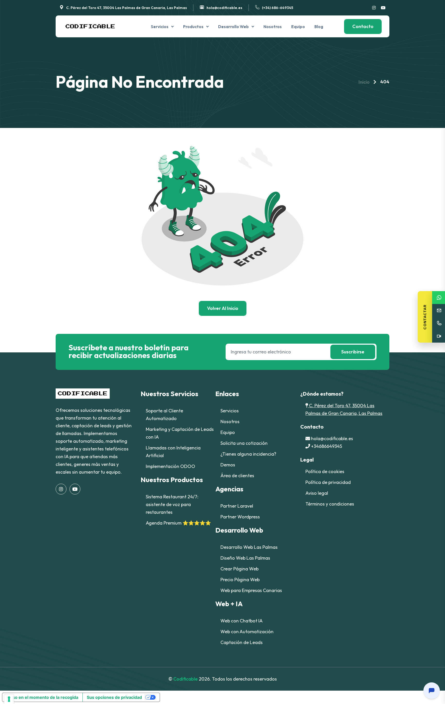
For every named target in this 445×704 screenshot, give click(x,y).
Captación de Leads (241, 642)
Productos (193, 26)
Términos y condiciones (329, 504)
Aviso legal (316, 493)
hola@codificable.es (224, 7)
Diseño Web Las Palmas (245, 558)
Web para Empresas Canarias (251, 590)
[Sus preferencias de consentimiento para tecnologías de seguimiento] (9, 699)
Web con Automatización (246, 632)
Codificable (185, 679)
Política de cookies (324, 471)
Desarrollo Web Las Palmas (249, 547)
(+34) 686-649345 (277, 7)
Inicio (364, 82)
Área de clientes (237, 476)
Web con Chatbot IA (241, 621)
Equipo (298, 26)
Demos (227, 465)
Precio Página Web (240, 580)
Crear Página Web (239, 569)
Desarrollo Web (233, 26)
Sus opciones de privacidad (114, 697)
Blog (318, 26)
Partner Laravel (236, 506)
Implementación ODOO (170, 466)
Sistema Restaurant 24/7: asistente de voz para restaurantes (172, 504)
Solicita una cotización (244, 443)
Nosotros (272, 26)
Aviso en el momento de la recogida (42, 697)
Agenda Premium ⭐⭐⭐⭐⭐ (178, 523)
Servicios (159, 26)
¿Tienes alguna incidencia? (248, 454)
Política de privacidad (328, 482)
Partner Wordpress (240, 517)
